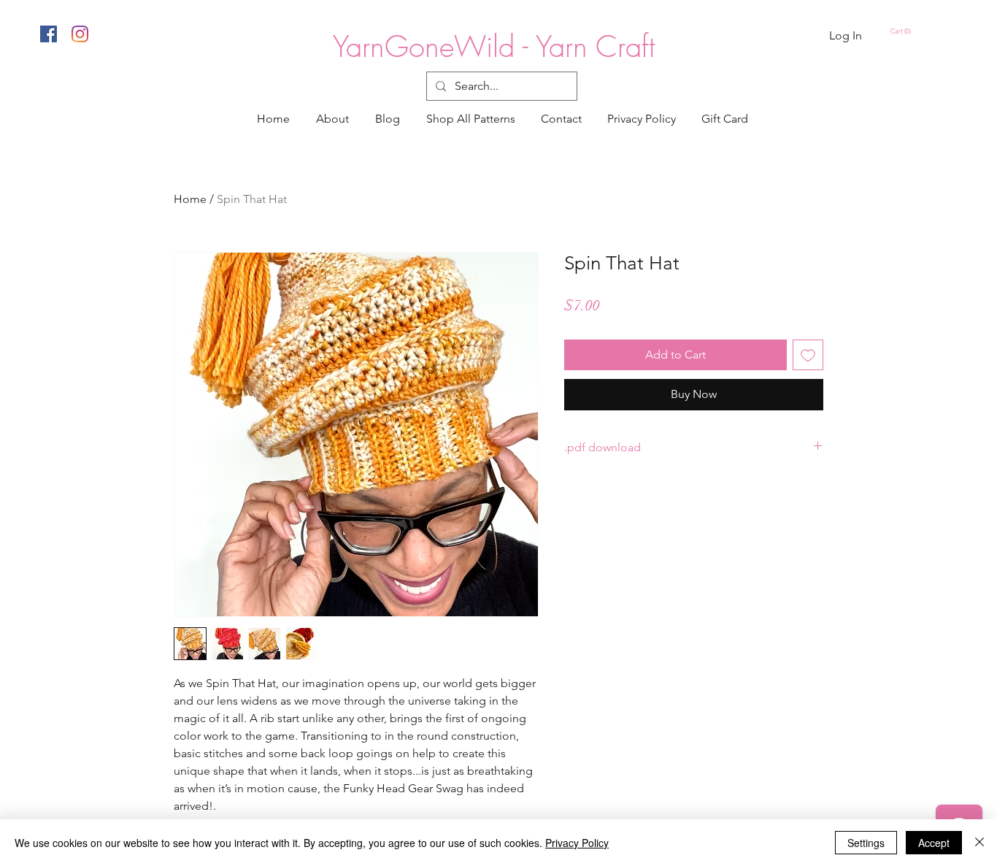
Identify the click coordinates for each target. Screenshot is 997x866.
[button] (902, 31)
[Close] (979, 842)
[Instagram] (80, 34)
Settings (866, 842)
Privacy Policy (577, 842)
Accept (934, 842)
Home (190, 199)
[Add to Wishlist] (808, 355)
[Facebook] (48, 34)
